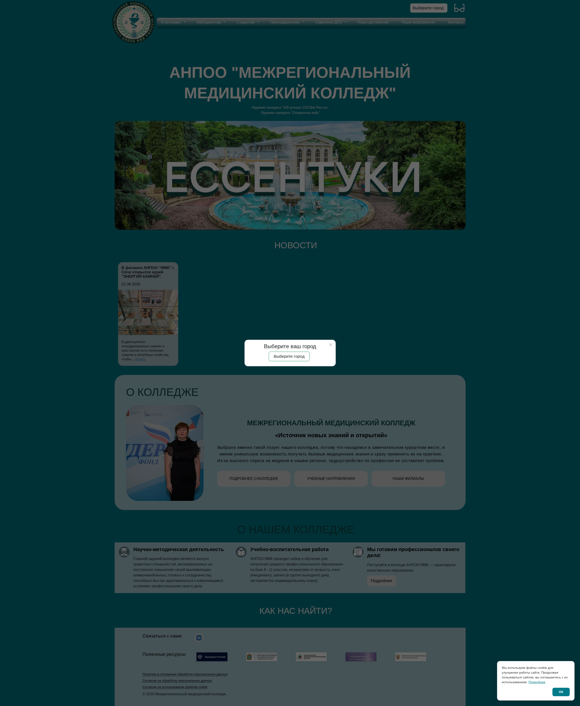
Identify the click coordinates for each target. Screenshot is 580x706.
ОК (561, 692)
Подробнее (536, 682)
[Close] (330, 345)
